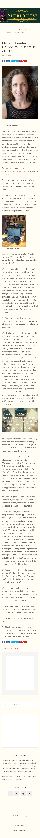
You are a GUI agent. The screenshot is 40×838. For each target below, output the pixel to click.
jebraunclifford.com (17, 171)
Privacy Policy (20, 825)
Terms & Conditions (20, 830)
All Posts (14, 648)
